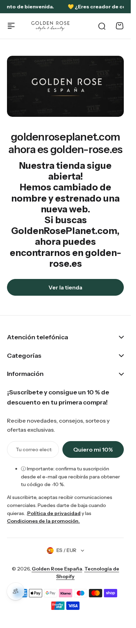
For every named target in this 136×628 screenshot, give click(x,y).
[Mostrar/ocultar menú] (11, 25)
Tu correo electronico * (34, 449)
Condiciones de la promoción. (43, 521)
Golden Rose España (57, 569)
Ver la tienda (65, 287)
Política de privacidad (54, 513)
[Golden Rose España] (50, 26)
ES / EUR (66, 550)
